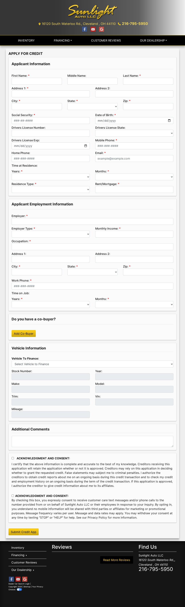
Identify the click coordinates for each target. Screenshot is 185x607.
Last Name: (131, 75)
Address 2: (102, 88)
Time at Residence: (25, 165)
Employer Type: (22, 228)
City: (15, 101)
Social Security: (22, 115)
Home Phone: (21, 153)
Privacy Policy (97, 517)
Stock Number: (22, 371)
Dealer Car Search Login (19, 584)
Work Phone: (20, 280)
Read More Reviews (116, 560)
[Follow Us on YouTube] (92, 29)
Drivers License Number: (29, 127)
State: (71, 101)
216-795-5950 (135, 23)
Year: (98, 371)
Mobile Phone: (105, 140)
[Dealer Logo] (92, 11)
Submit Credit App (23, 532)
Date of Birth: (104, 115)
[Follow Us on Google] (101, 29)
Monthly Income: (106, 228)
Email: (99, 153)
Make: (16, 384)
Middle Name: (76, 75)
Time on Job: (20, 293)
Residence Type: (23, 184)
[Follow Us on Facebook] (84, 29)
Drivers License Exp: (26, 140)
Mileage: (17, 409)
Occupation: (20, 241)
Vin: (98, 396)
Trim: (15, 396)
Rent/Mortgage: (106, 184)
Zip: (125, 101)
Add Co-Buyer (23, 333)
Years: (16, 171)
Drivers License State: (110, 127)
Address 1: (19, 88)
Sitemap (27, 587)
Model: (100, 384)
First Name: (19, 75)
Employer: (18, 216)
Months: (101, 171)
